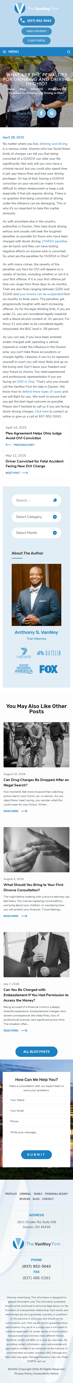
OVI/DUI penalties (55, 241)
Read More (11, 811)
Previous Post (24, 445)
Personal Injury (56, 1193)
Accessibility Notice (46, 1373)
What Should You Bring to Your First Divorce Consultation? (33, 887)
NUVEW (12, 1369)
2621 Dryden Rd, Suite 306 (36, 1222)
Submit (36, 1155)
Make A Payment (37, 31)
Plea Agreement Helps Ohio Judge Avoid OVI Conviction (34, 435)
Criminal (25, 1193)
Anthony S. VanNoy (36, 632)
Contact (48, 1199)
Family (38, 1193)
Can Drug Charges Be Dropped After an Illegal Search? (36, 782)
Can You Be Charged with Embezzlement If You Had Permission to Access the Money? (36, 995)
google (52, 113)
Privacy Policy (23, 1373)
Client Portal (37, 40)
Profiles (11, 1193)
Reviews (24, 1199)
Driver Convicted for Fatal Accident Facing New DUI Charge (34, 464)
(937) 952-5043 (39, 21)
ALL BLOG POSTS (36, 1052)
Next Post (13, 473)
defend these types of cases (41, 391)
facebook (41, 113)
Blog (36, 1199)
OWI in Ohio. (26, 382)
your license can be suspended (41, 294)
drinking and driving (54, 144)
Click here (42, 411)
